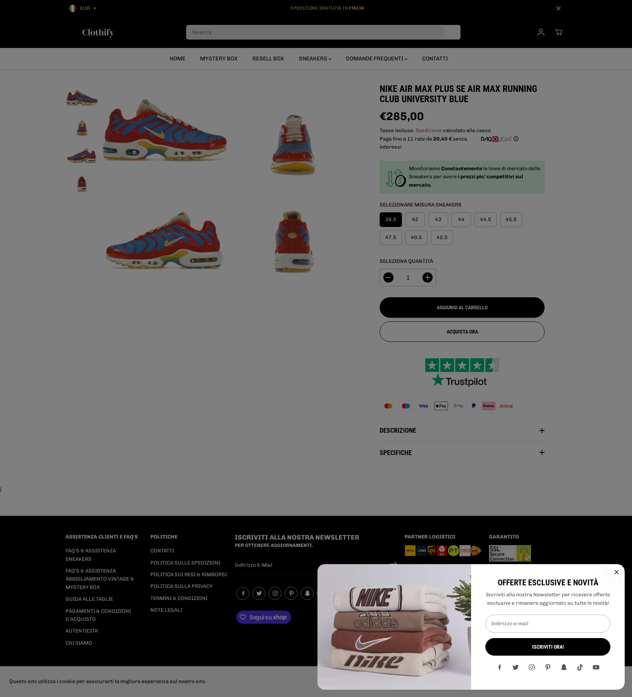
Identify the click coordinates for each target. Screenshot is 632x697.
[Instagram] (532, 667)
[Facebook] (500, 667)
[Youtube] (596, 667)
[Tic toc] (580, 667)
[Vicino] (617, 572)
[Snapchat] (564, 667)
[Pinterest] (548, 667)
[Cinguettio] (516, 667)
